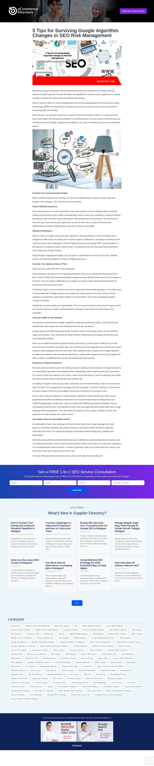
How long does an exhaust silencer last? (127, 564)
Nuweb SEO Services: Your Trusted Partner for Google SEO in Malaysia (94, 525)
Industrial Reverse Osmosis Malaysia (57, 534)
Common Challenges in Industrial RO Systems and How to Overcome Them (58, 527)
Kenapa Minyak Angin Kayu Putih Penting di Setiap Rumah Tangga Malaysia (127, 527)
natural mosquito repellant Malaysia (22, 534)
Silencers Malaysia (121, 568)
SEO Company (85, 531)
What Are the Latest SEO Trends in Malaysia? (25, 561)
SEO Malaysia (84, 571)
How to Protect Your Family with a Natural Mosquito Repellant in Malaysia (23, 527)
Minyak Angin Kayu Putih (123, 534)
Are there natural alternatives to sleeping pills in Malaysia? (58, 565)
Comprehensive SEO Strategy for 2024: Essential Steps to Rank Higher (93, 564)
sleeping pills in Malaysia (53, 571)
